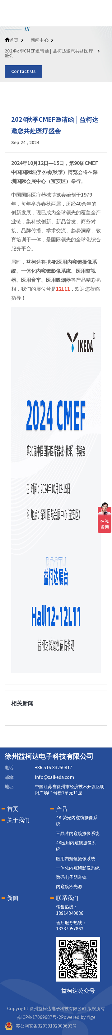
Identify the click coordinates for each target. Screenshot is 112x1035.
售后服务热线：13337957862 (71, 925)
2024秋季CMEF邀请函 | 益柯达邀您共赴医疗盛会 (49, 53)
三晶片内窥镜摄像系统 (78, 833)
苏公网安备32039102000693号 (46, 1026)
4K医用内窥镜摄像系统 (76, 846)
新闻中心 (40, 40)
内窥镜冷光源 (69, 886)
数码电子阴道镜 (71, 877)
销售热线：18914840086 (69, 910)
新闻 (12, 898)
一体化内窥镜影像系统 (78, 868)
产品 (61, 808)
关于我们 (18, 820)
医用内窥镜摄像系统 (75, 858)
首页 (14, 40)
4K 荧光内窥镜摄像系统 (76, 820)
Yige (91, 1017)
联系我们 (67, 898)
